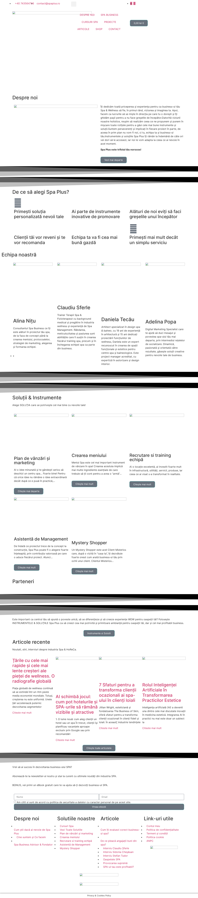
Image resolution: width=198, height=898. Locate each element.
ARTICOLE (83, 29)
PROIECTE (110, 21)
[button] (73, 4)
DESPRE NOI (87, 14)
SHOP (99, 29)
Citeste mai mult (22, 712)
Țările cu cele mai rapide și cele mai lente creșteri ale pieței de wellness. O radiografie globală (33, 671)
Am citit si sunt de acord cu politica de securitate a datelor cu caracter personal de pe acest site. (74, 802)
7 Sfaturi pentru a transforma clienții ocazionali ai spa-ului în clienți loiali (117, 692)
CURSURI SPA (90, 21)
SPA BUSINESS (109, 14)
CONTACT (115, 29)
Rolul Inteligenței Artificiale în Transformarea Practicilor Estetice (161, 692)
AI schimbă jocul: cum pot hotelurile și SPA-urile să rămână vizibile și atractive (77, 704)
